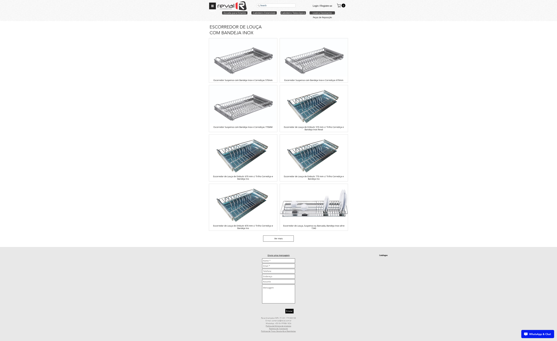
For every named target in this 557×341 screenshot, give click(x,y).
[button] (212, 6)
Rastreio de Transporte (278, 329)
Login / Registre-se (322, 6)
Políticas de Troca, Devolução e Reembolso (278, 331)
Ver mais (278, 238)
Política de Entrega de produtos (278, 326)
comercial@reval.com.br (281, 321)
